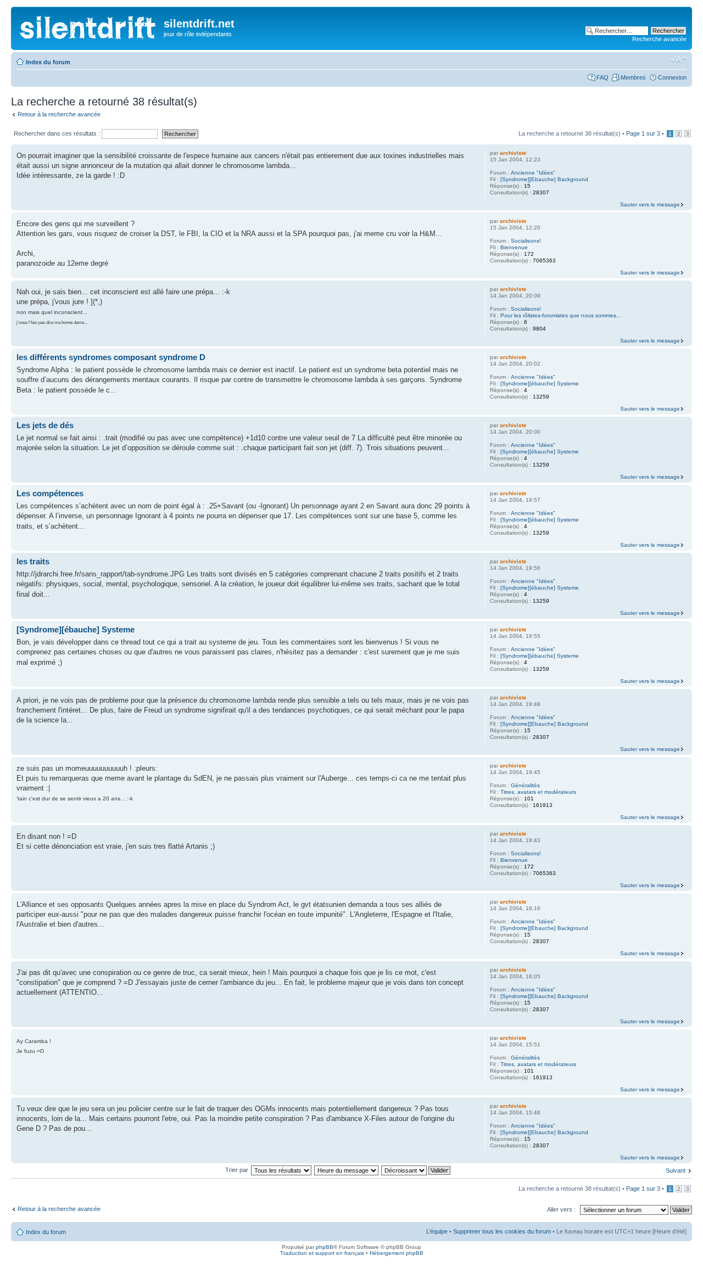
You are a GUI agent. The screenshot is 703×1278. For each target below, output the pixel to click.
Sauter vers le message (650, 204)
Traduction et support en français (322, 1253)
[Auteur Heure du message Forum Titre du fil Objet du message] (347, 1170)
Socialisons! (526, 241)
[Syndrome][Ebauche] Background (544, 179)
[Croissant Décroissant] (416, 1170)
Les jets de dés (45, 425)
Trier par (237, 1170)
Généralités (525, 785)
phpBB (324, 1247)
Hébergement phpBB (396, 1253)
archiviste (513, 153)
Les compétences (49, 493)
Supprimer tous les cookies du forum (502, 1231)
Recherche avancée (659, 39)
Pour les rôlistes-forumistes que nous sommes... (560, 315)
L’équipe (437, 1231)
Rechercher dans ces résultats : (58, 133)
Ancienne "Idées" (533, 173)
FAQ (602, 77)
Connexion (672, 77)
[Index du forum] (89, 25)
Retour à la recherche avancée (59, 114)
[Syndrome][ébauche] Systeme (539, 383)
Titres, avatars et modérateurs (538, 792)
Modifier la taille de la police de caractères (679, 60)
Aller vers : (561, 1209)
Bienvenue (514, 247)
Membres (633, 77)
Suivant (675, 1170)
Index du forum (48, 62)
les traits (32, 561)
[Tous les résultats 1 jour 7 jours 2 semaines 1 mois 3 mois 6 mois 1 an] (282, 1170)
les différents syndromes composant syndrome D (110, 357)
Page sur (643, 133)
